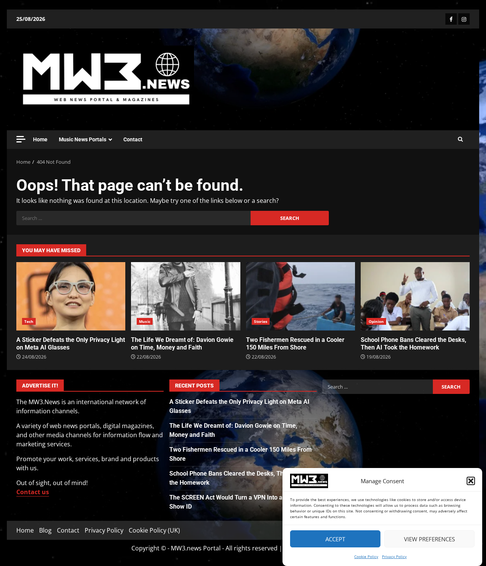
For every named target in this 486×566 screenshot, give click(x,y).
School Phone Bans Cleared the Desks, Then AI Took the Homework (415, 296)
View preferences (429, 539)
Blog (45, 530)
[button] (471, 481)
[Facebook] (451, 19)
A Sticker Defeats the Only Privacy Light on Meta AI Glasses (70, 296)
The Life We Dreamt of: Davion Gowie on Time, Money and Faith (185, 296)
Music (144, 321)
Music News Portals (82, 139)
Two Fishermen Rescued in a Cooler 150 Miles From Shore (300, 296)
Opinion (376, 321)
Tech (28, 321)
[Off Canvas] (20, 139)
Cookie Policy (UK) (154, 530)
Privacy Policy (394, 556)
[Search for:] (133, 218)
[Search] (460, 139)
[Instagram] (464, 19)
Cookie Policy (366, 556)
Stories (261, 321)
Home (40, 139)
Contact (132, 139)
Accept (335, 539)
